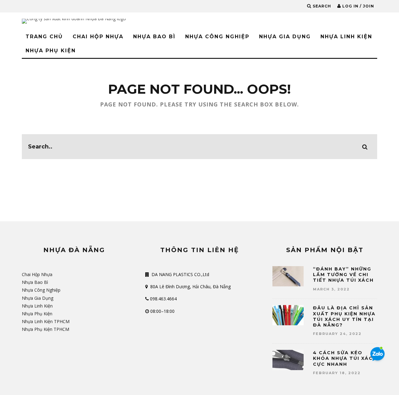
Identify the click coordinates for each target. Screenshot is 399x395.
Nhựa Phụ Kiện (51, 51)
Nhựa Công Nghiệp (217, 37)
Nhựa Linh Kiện (346, 37)
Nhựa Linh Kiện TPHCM (46, 321)
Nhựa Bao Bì (154, 37)
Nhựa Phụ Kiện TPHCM (45, 329)
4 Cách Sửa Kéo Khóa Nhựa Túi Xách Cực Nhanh (345, 358)
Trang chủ (44, 37)
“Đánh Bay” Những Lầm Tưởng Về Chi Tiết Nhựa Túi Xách (343, 274)
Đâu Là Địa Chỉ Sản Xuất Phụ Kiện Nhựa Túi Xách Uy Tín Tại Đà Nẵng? (344, 316)
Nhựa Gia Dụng (285, 37)
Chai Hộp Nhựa (98, 37)
